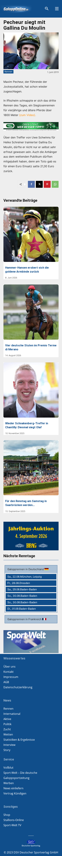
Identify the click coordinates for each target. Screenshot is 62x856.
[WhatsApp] (55, 184)
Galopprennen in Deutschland (25, 569)
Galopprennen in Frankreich (24, 619)
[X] (39, 184)
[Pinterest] (47, 184)
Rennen (8, 71)
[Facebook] (31, 184)
